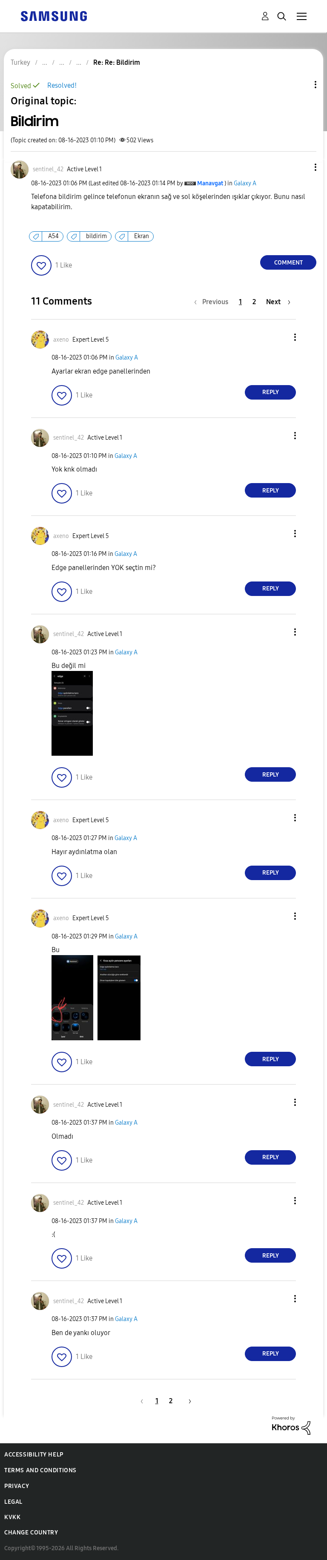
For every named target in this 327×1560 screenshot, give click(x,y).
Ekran (141, 236)
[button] (301, 167)
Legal (13, 1501)
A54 (53, 236)
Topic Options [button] (301, 84)
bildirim (96, 236)
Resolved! (62, 85)
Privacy (16, 1486)
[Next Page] (187, 1401)
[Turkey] (53, 16)
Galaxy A (245, 183)
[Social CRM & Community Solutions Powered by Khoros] (291, 1425)
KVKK (12, 1517)
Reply (270, 392)
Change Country (31, 1532)
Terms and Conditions (40, 1470)
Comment (288, 262)
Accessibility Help (33, 1454)
